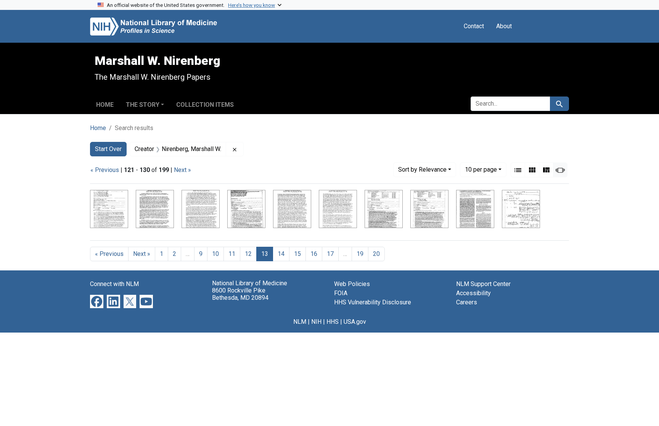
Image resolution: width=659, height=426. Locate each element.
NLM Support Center (483, 284)
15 (297, 253)
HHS (332, 321)
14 (281, 253)
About (504, 26)
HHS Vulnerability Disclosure (372, 302)
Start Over (108, 149)
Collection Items (205, 104)
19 (360, 253)
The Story (142, 104)
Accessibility (473, 293)
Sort (422, 169)
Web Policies (352, 284)
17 (330, 253)
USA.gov (355, 321)
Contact (474, 26)
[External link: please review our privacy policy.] (96, 301)
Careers (466, 302)
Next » (182, 170)
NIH (316, 321)
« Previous (104, 170)
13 (264, 253)
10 (481, 169)
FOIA (340, 293)
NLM (299, 321)
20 (376, 253)
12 (248, 253)
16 (313, 253)
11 (231, 253)
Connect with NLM (114, 284)
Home (105, 104)
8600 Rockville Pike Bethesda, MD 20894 (240, 294)
